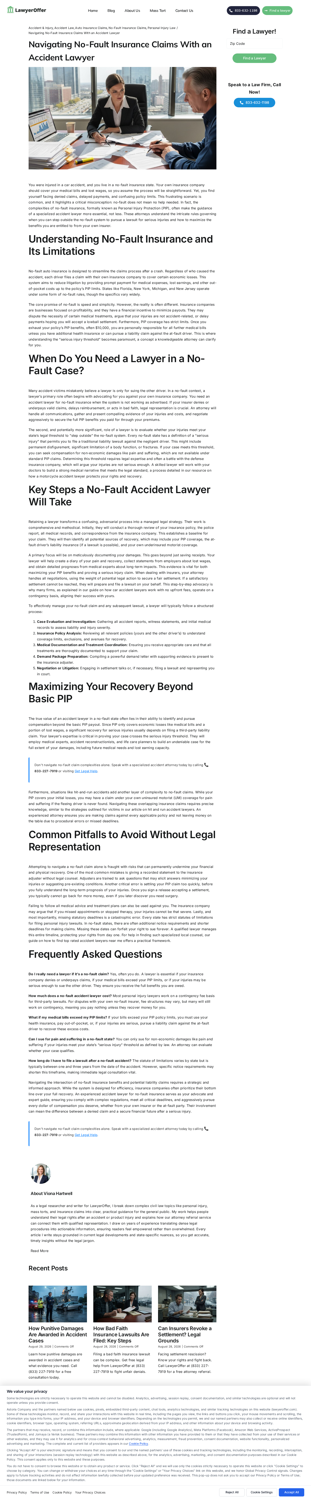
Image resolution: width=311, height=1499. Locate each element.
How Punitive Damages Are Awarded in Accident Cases (58, 1334)
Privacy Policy (17, 1492)
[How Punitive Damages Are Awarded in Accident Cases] (58, 1304)
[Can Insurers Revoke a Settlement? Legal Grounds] (187, 1304)
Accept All (291, 1492)
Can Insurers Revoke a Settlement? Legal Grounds (185, 1334)
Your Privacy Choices (90, 1492)
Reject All (232, 1492)
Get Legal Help (86, 771)
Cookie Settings (262, 1492)
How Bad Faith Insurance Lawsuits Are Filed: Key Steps (121, 1334)
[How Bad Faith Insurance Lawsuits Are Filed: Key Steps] (122, 1304)
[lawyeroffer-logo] (27, 6)
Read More (39, 1251)
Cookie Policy (138, 1443)
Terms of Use (39, 1492)
